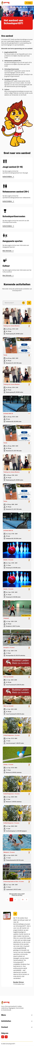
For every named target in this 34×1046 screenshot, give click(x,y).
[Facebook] (6, 1036)
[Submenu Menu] (32, 1015)
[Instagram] (2, 1036)
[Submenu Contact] (32, 1027)
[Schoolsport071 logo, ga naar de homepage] (5, 2)
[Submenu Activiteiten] (32, 1021)
